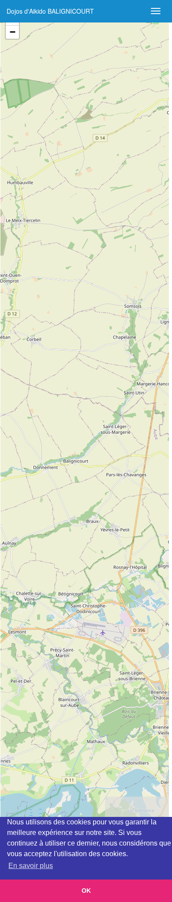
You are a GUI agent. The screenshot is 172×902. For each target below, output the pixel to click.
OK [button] (86, 890)
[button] (12, 32)
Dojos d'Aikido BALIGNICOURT (50, 11)
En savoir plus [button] (30, 865)
